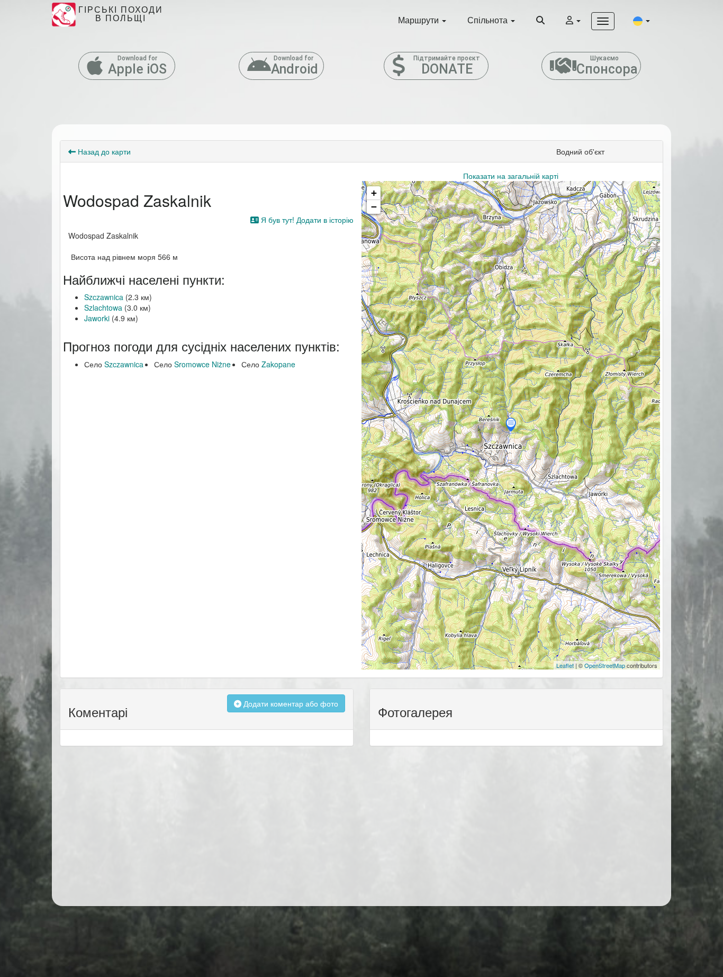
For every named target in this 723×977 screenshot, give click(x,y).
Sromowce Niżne (202, 364)
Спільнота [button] (488, 20)
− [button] (374, 206)
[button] (641, 20)
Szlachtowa (103, 307)
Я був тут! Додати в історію (306, 219)
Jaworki (97, 318)
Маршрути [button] (419, 20)
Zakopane (278, 364)
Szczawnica (103, 297)
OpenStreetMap (604, 665)
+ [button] (374, 192)
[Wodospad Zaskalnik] (510, 425)
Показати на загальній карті (510, 175)
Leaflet (565, 665)
